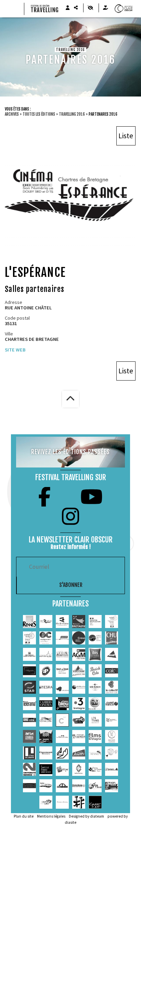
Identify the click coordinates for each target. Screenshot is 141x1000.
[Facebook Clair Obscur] (44, 497)
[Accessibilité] (90, 7)
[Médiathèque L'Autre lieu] (45, 802)
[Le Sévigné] (62, 769)
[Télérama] (29, 703)
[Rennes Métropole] (45, 621)
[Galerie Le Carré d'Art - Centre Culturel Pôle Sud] (95, 802)
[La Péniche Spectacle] (78, 802)
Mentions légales (51, 816)
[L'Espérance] (45, 785)
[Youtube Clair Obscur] (91, 497)
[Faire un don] (105, 7)
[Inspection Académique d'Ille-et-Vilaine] (111, 621)
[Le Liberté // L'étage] (29, 752)
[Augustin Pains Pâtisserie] (29, 670)
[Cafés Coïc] (111, 670)
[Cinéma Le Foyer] (95, 769)
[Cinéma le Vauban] (78, 785)
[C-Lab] (62, 720)
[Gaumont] (45, 752)
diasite (70, 822)
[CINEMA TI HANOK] (95, 785)
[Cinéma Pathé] (111, 752)
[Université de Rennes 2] (29, 769)
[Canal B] (78, 720)
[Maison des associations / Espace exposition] (111, 736)
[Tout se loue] (62, 670)
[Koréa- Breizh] (95, 637)
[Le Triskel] (111, 769)
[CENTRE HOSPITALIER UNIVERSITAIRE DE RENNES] (111, 637)
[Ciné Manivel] (62, 785)
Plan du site (24, 816)
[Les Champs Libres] (78, 769)
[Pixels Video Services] (62, 654)
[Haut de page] (70, 399)
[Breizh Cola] (95, 670)
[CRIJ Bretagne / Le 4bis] (111, 720)
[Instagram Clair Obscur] (70, 516)
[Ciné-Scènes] (29, 720)
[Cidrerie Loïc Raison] (95, 687)
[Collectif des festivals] (111, 687)
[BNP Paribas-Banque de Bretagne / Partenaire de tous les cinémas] (29, 654)
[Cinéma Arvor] (78, 752)
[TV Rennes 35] (95, 703)
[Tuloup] (78, 670)
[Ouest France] (111, 703)
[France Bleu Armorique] (62, 703)
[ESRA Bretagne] (45, 687)
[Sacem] (62, 637)
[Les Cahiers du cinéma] (45, 703)
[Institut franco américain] (45, 769)
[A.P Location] (45, 670)
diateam (97, 816)
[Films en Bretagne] (95, 736)
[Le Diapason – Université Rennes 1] (95, 752)
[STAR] (29, 687)
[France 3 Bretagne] (78, 703)
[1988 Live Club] (45, 736)
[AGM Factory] (78, 654)
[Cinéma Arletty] (62, 802)
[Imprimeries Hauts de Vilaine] (45, 654)
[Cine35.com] (45, 720)
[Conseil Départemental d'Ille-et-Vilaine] (62, 621)
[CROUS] (78, 637)
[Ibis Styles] (95, 654)
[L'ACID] (29, 736)
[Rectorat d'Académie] (29, 637)
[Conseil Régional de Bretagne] (78, 621)
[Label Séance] (62, 687)
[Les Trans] (95, 720)
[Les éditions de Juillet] (62, 736)
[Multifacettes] (78, 687)
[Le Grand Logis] (29, 785)
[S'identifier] (67, 7)
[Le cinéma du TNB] (62, 752)
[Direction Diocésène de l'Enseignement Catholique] (45, 637)
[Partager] (76, 7)
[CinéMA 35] (78, 736)
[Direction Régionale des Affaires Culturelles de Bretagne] (95, 621)
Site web (15, 350)
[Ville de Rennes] (29, 621)
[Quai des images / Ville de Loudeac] (111, 785)
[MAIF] (111, 654)
